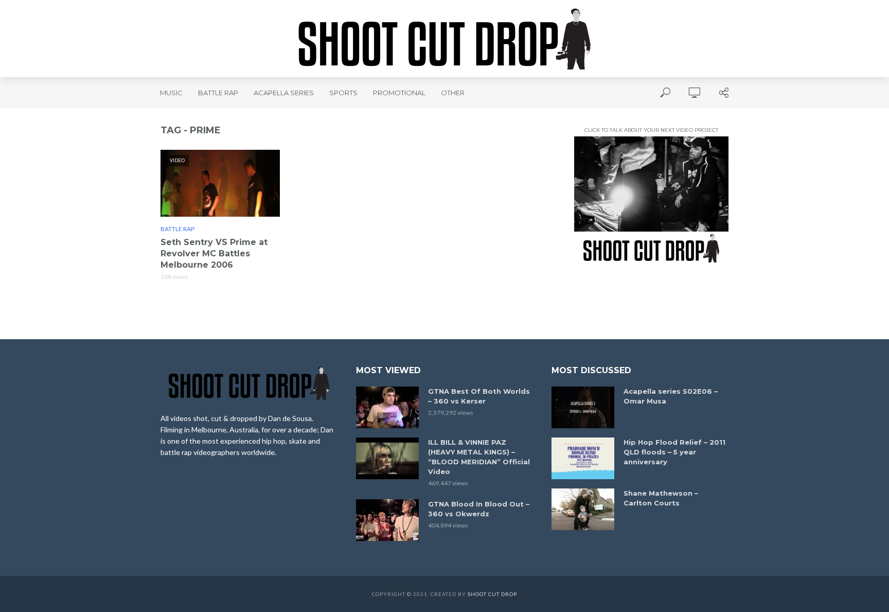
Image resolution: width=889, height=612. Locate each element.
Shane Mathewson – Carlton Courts (661, 498)
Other (453, 93)
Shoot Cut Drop (492, 594)
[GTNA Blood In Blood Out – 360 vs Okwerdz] (387, 520)
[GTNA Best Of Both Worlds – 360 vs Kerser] (387, 407)
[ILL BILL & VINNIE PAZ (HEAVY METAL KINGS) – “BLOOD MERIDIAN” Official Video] (387, 458)
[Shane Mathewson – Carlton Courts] (583, 509)
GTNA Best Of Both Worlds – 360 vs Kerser (479, 396)
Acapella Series (284, 93)
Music (171, 93)
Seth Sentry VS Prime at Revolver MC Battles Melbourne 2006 (214, 253)
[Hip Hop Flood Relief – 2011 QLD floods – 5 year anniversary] (583, 458)
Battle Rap (218, 93)
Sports (343, 93)
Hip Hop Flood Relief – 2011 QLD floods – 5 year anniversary (674, 452)
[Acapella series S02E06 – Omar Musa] (583, 407)
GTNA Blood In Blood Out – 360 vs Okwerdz (478, 509)
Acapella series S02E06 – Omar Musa (671, 396)
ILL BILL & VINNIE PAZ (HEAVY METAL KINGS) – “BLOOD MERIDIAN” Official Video (479, 457)
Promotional (399, 93)
